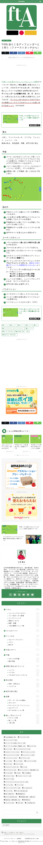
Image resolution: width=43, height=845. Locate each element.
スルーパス (19, 764)
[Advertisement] (21, 72)
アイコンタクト (24, 737)
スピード (21, 325)
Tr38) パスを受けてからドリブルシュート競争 (20, 82)
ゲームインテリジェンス (12, 755)
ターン (24, 767)
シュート (6, 325)
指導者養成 (21, 793)
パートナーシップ (23, 618)
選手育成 (27, 799)
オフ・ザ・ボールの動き (23, 700)
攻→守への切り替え (8, 331)
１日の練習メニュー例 (23, 626)
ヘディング (19, 785)
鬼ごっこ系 (23, 720)
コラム (22, 609)
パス (36, 325)
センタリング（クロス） (11, 767)
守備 (22, 655)
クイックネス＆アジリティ (22, 749)
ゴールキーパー (22, 631)
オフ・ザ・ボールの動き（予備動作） (15, 746)
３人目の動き (30, 802)
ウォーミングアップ (11, 740)
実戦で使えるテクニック (22, 666)
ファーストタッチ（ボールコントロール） (14, 328)
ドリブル (29, 325)
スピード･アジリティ (23, 640)
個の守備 (23, 661)
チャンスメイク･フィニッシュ (23, 705)
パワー (23, 642)
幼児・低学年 (9, 793)
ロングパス (8, 791)
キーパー (8, 749)
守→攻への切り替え (21, 791)
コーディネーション (11, 758)
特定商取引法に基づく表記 (32, 838)
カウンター (23, 703)
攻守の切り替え (22, 691)
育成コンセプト (23, 621)
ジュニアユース (31, 761)
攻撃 (22, 696)
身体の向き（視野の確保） (10, 334)
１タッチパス (9, 802)
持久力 (23, 645)
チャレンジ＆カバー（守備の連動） (29, 770)
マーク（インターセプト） (12, 788)
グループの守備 (23, 659)
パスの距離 (27, 773)
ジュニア (13, 325)
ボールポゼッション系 (23, 710)
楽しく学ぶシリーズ (22, 715)
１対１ (20, 802)
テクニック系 (23, 718)
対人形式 (22, 680)
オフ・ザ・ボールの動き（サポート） (15, 743)
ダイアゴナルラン (10, 770)
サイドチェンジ (25, 758)
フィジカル (22, 636)
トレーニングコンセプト (23, 613)
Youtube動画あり (10, 737)
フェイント (30, 328)
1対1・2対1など (6, 40)
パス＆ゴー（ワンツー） (24, 776)
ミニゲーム (23, 686)
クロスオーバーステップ (12, 752)
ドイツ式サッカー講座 (23, 615)
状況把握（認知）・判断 (22, 331)
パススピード (9, 776)
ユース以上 (28, 788)
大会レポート (22, 650)
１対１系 (23, 723)
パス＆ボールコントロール (23, 675)
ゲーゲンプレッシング (29, 752)
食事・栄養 (23, 623)
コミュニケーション (28, 755)
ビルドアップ (23, 708)
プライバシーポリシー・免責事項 (12, 838)
